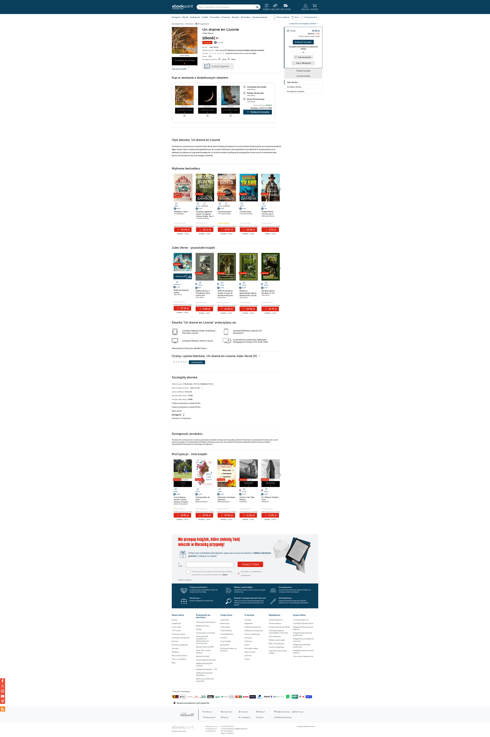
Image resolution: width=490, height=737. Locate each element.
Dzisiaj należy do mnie (203, 498)
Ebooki (185, 17)
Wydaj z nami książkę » (243, 587)
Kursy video (215, 17)
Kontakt (247, 620)
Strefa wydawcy (275, 623)
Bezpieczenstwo (202, 626)
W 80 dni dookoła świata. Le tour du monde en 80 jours (225, 293)
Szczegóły (294, 87)
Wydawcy (176, 652)
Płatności (248, 641)
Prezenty (224, 638)
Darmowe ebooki (260, 17)
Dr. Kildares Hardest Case (270, 498)
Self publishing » (285, 598)
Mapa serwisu (249, 652)
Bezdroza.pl (298, 712)
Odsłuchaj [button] (180, 276)
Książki (205, 17)
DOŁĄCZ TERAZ (250, 564)
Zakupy (199, 629)
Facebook (2, 680)
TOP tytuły (176, 630)
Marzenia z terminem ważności (226, 498)
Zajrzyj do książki (179, 69)
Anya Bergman (179, 214)
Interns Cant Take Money (247, 498)
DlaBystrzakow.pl (283, 712)
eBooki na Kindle (202, 656)
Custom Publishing (276, 647)
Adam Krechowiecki (180, 504)
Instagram (2, 691)
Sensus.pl (244, 712)
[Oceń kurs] (180, 362)
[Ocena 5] (220, 53)
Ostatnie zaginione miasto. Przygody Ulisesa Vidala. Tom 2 (205, 213)
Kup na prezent (304, 57)
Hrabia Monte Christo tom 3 (267, 212)
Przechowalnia (226, 630)
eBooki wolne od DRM (204, 647)
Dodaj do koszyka (303, 42)
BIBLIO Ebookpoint (276, 643)
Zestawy (175, 648)
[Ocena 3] (215, 53)
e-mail (180, 564)
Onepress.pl (227, 712)
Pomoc (203, 348)
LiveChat (248, 655)
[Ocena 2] (213, 53)
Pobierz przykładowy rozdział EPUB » (186, 403)
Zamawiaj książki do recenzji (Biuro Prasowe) (278, 631)
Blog (173, 663)
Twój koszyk (225, 627)
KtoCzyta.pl (220, 50)
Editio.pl (262, 712)
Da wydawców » (285, 587)
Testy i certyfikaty (179, 659)
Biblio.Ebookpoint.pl (284, 717)
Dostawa (248, 638)
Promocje (226, 17)
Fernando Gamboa (202, 218)
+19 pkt (220, 42)
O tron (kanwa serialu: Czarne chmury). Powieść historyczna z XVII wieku (181, 501)
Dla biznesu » (195, 598)
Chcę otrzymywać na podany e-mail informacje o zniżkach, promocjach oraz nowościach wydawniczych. (212, 573)
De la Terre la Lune (255, 99)
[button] (279, 189)
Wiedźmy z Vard (181, 211)
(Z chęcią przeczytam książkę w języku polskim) (244, 50)
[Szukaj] (257, 7)
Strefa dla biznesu (276, 620)
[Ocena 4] (218, 53)
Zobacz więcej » (185, 580)
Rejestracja (224, 623)
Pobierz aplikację (282, 17)
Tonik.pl (312, 726)
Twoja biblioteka (226, 634)
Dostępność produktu (295, 91)
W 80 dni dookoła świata (181, 291)
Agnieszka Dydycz (202, 502)
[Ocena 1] (210, 53)
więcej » (225, 575)
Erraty (246, 645)
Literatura (176, 418)
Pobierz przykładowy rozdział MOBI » (186, 407)
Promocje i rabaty (179, 634)
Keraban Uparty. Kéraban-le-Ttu (268, 292)
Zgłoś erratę (177, 411)
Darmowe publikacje (180, 645)
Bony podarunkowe (179, 655)
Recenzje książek (251, 648)
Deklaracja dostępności (253, 630)
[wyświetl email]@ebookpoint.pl (236, 729)
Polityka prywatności (252, 627)
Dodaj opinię (197, 362)
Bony (297, 17)
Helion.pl (208, 712)
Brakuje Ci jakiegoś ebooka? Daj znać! (250, 598)
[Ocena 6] (223, 53)
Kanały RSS (2, 708)
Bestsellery (246, 17)
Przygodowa (186, 418)
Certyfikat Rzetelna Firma (303, 623)
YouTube (2, 696)
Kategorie (176, 17)
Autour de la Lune (255, 93)
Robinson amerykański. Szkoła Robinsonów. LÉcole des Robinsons (248, 294)
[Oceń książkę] (217, 53)
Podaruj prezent (310, 17)
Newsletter (224, 645)
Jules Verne (214, 47)
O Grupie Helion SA (301, 620)
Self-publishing (275, 636)
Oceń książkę (225, 641)
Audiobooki (195, 17)
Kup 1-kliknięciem (303, 63)
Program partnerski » (199, 587)
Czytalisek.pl (245, 717)
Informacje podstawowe (205, 622)
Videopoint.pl (210, 717)
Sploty (261, 717)
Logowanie (224, 620)
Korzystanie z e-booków (205, 633)
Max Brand (243, 502)
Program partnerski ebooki (279, 627)
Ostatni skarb (245, 211)
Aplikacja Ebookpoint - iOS (206, 669)
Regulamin (248, 623)
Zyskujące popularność (181, 638)
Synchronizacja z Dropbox (206, 660)
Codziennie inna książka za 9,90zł (302, 24)
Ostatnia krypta (224, 211)
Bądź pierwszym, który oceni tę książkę (241, 53)
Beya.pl (225, 717)
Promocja (207, 42)
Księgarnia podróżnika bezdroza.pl (301, 645)
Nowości (235, 17)
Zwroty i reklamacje (252, 634)
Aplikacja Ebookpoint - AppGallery (205, 674)
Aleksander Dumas (268, 216)
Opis (292, 82)
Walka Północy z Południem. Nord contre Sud (203, 293)
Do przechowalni (303, 76)
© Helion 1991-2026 (179, 731)
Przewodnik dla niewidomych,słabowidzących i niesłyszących (202, 639)
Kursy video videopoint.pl (303, 656)
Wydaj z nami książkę (277, 640)
